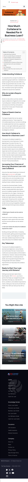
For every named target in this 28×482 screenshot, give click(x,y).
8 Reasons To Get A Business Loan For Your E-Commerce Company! (14, 355)
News (9, 444)
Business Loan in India (16, 40)
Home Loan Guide (13, 405)
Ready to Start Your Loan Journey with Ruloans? (13, 69)
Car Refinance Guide (13, 416)
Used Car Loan (12, 396)
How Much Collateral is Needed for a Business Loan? (12, 60)
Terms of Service (12, 455)
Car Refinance (12, 393)
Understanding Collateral (10, 54)
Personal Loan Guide (13, 408)
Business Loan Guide (13, 410)
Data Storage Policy (13, 452)
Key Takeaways (7, 67)
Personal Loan (12, 385)
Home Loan (11, 383)
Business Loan (8, 40)
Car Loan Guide (12, 413)
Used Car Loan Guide (14, 419)
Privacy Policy (12, 450)
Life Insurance (12, 427)
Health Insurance (12, 430)
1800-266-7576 (16, 466)
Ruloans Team (21, 38)
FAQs (5, 65)
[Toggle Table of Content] (23, 52)
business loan (11, 174)
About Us (10, 441)
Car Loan (10, 391)
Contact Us (11, 447)
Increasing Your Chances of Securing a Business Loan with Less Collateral (13, 63)
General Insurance (13, 433)
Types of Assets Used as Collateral (12, 57)
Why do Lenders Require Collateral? (12, 56)
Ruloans (14, 276)
